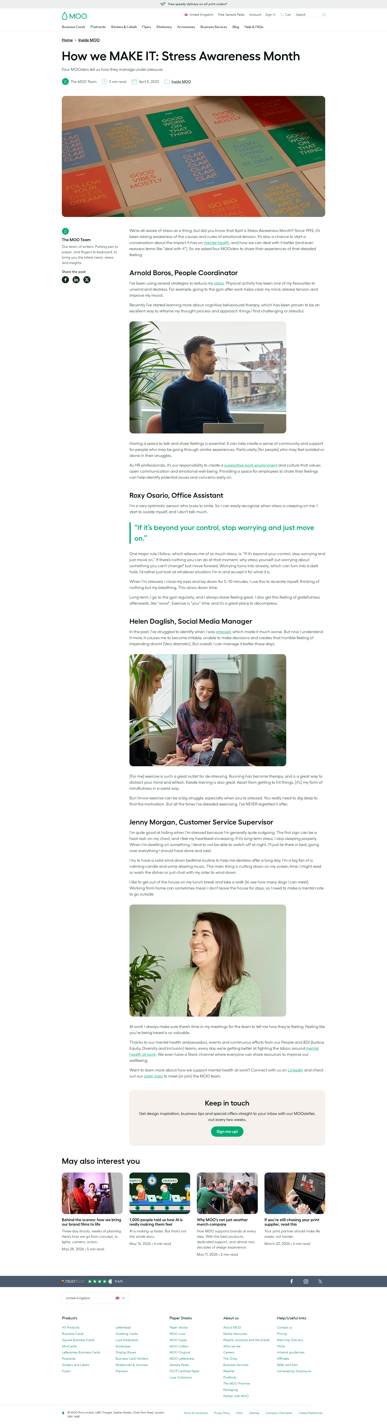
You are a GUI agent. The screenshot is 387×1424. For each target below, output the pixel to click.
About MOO (232, 1327)
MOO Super (178, 1340)
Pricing (282, 1334)
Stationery (164, 27)
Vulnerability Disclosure (294, 1371)
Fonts (239, 1413)
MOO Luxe (177, 1334)
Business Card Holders (132, 1359)
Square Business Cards (78, 1340)
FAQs (281, 1346)
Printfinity (229, 1377)
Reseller (229, 1371)
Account (255, 15)
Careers (228, 1352)
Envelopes (123, 1346)
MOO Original (180, 1352)
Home (67, 40)
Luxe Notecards (127, 1340)
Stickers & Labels (124, 27)
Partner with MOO (236, 1396)
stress (219, 283)
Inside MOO (89, 40)
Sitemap (254, 1413)
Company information (279, 1413)
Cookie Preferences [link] (310, 1413)
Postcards (98, 27)
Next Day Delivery (290, 1340)
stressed (223, 632)
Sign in (270, 15)
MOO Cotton (179, 1346)
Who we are (232, 1346)
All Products (70, 1327)
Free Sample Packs (231, 15)
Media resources (235, 1334)
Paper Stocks (179, 1327)
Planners (122, 1371)
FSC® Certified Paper (185, 1371)
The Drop (230, 1359)
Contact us (284, 1327)
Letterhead (123, 1327)
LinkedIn (295, 1070)
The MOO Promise (236, 1383)
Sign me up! (227, 1131)
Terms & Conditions (196, 1413)
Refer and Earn (287, 1365)
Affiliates (283, 1359)
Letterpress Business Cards (81, 1352)
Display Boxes (126, 1352)
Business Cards (73, 27)
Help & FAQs (254, 27)
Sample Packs (179, 1365)
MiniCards (69, 1346)
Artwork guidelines (290, 1352)
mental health (216, 242)
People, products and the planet (246, 1340)
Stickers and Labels (75, 1365)
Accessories (186, 27)
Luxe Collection (181, 1377)
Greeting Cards (127, 1334)
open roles (153, 1076)
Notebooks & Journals (132, 1365)
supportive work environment (250, 465)
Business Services (213, 27)
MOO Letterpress (182, 1359)
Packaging (230, 1390)
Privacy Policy (222, 1413)
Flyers (146, 27)
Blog (235, 27)
